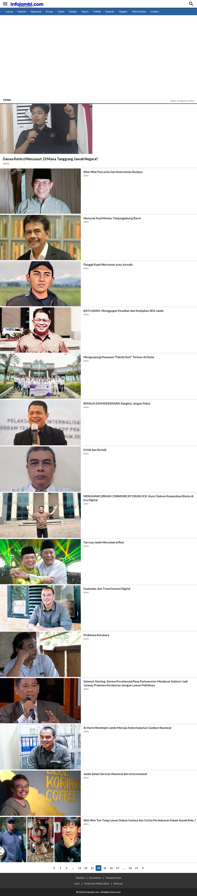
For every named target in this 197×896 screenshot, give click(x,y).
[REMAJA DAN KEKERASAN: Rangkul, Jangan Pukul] (40, 422)
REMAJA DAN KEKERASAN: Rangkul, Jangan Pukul (116, 403)
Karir (77, 883)
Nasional (36, 11)
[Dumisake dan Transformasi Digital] (40, 608)
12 (85, 868)
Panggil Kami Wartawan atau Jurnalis (108, 264)
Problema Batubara (96, 635)
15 (104, 868)
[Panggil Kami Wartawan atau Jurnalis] (40, 283)
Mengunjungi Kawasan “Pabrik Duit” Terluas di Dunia (118, 357)
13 (92, 868)
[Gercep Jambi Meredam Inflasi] (40, 561)
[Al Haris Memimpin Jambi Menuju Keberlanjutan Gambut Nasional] (40, 747)
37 (136, 868)
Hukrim (22, 11)
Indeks (155, 11)
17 (117, 868)
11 (79, 868)
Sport (85, 11)
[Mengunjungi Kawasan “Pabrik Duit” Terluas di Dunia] (40, 376)
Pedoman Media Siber (96, 883)
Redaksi (80, 877)
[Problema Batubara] (40, 654)
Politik (97, 11)
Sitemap (118, 883)
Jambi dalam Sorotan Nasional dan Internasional (115, 774)
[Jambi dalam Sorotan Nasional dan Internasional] (40, 793)
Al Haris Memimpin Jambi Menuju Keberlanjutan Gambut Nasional (127, 727)
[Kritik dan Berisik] (40, 469)
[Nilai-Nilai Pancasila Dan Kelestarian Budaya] (40, 191)
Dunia (49, 11)
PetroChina (139, 11)
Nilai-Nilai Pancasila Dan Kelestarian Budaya (112, 172)
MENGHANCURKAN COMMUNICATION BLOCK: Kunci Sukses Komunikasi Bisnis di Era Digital (138, 498)
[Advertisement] (98, 67)
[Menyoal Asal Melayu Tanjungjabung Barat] (40, 237)
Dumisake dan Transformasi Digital (106, 588)
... (73, 868)
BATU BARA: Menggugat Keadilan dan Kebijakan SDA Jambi (123, 310)
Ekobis (73, 11)
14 (98, 868)
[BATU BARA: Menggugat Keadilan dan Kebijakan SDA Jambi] (40, 330)
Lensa (9, 11)
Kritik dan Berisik (94, 449)
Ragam (123, 11)
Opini (61, 11)
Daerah (110, 11)
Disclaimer (95, 877)
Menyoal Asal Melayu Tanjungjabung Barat (112, 218)
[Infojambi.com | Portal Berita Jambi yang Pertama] (27, 4)
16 (111, 868)
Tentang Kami (113, 877)
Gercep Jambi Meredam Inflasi (103, 542)
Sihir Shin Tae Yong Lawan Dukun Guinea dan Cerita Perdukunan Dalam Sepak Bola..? (139, 820)
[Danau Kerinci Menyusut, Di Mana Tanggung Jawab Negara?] (46, 129)
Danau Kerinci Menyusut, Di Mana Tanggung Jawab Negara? (50, 159)
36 (130, 868)
